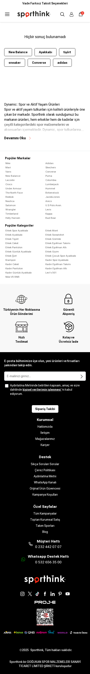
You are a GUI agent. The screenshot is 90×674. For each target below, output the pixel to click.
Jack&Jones (52, 196)
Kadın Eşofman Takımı (58, 264)
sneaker (15, 62)
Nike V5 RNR (12, 276)
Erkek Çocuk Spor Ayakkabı (60, 255)
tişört (67, 52)
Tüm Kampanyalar (45, 513)
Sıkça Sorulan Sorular (45, 464)
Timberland (11, 213)
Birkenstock (52, 192)
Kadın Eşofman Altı (56, 268)
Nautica (9, 201)
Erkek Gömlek (53, 238)
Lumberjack (52, 184)
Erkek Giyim (52, 251)
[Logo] (34, 14)
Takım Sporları (45, 525)
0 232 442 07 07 (48, 547)
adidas (62, 62)
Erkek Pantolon (13, 247)
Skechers (50, 167)
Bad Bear (50, 217)
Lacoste (9, 180)
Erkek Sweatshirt (54, 234)
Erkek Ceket (11, 243)
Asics (48, 201)
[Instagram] (22, 594)
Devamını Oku (15, 138)
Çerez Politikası (45, 470)
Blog (45, 531)
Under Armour (13, 188)
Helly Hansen (12, 217)
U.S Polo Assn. (53, 205)
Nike (7, 163)
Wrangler (10, 209)
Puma (48, 175)
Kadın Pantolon (14, 268)
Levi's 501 (51, 272)
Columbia (50, 180)
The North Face (14, 192)
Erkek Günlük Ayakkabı (18, 251)
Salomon (10, 205)
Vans (8, 171)
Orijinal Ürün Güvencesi (45, 488)
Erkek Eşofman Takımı (57, 243)
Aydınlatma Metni (45, 476)
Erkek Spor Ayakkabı (16, 230)
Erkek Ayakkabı (13, 234)
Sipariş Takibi (45, 409)
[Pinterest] (60, 594)
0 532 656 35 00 (48, 562)
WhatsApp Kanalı (45, 482)
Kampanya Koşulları (45, 494)
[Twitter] (30, 594)
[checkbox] (6, 385)
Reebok (9, 196)
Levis (48, 209)
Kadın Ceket (12, 264)
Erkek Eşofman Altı (56, 247)
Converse (39, 62)
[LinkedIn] (52, 594)
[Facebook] (45, 594)
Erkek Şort (11, 255)
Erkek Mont (51, 230)
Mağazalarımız (45, 438)
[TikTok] (37, 594)
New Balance (18, 52)
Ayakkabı (45, 52)
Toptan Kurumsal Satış (45, 519)
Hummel (50, 188)
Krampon (10, 260)
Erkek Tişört (12, 238)
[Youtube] (68, 594)
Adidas (49, 163)
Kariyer (45, 445)
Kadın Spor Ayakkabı (56, 260)
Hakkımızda (45, 426)
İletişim (45, 432)
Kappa (48, 213)
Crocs (8, 184)
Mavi (8, 167)
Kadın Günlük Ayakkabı (18, 272)
